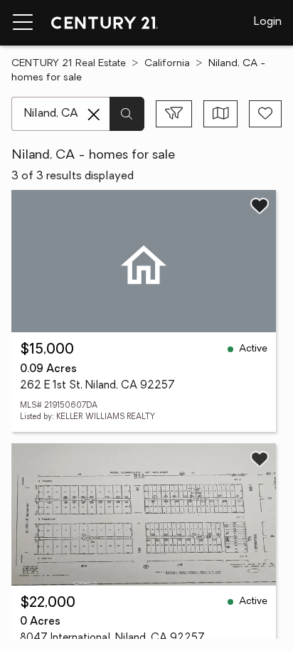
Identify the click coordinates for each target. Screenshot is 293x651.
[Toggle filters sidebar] (174, 113)
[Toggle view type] (220, 113)
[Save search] (265, 113)
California (167, 63)
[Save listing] (259, 205)
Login (268, 22)
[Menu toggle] (22, 22)
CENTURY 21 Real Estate (68, 63)
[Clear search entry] (94, 114)
